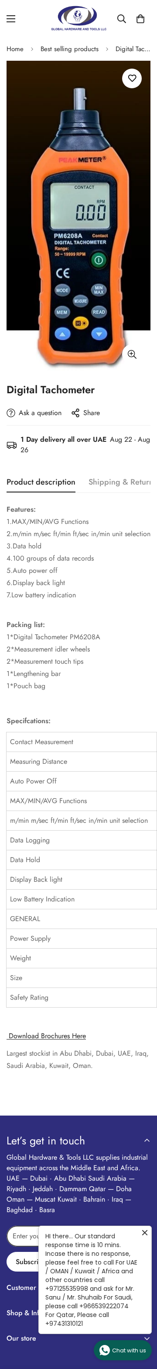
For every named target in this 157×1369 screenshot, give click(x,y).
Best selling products (70, 49)
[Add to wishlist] (132, 78)
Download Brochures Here (46, 1036)
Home (15, 49)
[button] (140, 19)
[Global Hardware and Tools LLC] (79, 19)
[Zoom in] (132, 354)
